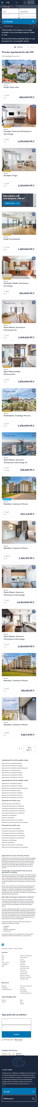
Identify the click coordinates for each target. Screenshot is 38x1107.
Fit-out (22, 959)
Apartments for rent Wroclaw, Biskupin (12, 763)
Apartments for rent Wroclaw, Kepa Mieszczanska (15, 768)
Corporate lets (5, 962)
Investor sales (23, 971)
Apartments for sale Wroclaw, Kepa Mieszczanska (15, 788)
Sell (3, 959)
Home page (5, 948)
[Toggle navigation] (7, 2)
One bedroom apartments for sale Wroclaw (13, 830)
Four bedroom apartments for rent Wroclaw (13, 813)
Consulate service (24, 966)
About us (4, 1000)
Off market (23, 969)
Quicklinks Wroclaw (7, 989)
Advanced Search (8, 26)
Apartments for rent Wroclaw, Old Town (12, 775)
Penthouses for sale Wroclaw (9, 840)
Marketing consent (13, 1040)
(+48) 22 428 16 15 (31, 1)
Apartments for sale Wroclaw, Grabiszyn (12, 785)
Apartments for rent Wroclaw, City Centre (12, 777)
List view (20, 47)
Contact (22, 1003)
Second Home (23, 973)
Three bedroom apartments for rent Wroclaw (13, 810)
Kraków (15, 948)
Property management (26, 955)
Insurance (22, 962)
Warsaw (10, 948)
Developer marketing (25, 977)
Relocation (23, 964)
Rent (3, 957)
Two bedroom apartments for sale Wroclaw (13, 833)
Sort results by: (11, 56)
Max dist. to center (6, 14)
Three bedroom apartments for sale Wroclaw (13, 835)
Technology (4, 987)
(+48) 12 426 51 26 (30, 2)
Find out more (10, 203)
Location (22, 14)
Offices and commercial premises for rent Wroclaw (15, 822)
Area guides (23, 989)
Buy (3, 955)
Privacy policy (23, 991)
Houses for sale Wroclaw (8, 842)
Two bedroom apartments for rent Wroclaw (13, 808)
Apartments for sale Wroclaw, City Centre (12, 797)
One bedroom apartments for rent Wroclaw (13, 806)
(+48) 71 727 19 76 (31, 3)
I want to (4, 9)
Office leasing (23, 957)
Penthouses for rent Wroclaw (9, 815)
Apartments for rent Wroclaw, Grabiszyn (12, 765)
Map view (33, 47)
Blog (21, 1001)
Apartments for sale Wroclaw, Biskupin (12, 783)
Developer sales (24, 978)
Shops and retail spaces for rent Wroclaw (12, 820)
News (21, 1000)
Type (21, 9)
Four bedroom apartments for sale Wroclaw (13, 837)
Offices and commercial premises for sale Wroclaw (15, 847)
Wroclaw (20, 948)
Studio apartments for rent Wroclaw (11, 803)
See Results (8, 22)
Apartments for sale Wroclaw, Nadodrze (12, 792)
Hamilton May (6, 6)
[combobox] (10, 11)
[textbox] (6, 17)
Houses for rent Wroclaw (8, 817)
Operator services (24, 975)
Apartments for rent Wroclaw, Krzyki (11, 770)
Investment (5, 964)
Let (2, 961)
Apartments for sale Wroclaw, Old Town (12, 795)
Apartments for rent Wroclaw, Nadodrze (12, 772)
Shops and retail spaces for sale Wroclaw (12, 844)
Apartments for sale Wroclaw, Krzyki (11, 790)
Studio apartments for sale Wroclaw (11, 828)
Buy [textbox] (4, 11)
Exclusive (4, 985)
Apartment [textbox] (24, 11)
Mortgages (23, 961)
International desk (24, 968)
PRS (3, 966)
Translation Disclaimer (25, 993)
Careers (4, 1001)
